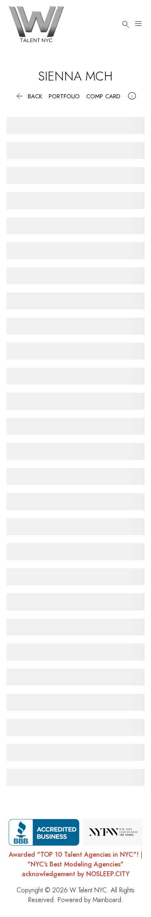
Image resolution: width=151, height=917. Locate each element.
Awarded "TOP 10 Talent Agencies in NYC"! (74, 854)
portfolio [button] (64, 96)
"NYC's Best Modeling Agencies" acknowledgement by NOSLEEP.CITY (76, 869)
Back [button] (28, 96)
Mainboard (107, 899)
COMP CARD (103, 96)
